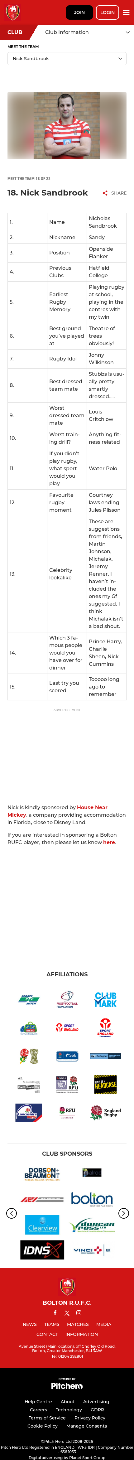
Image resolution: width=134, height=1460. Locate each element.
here (109, 842)
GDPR (97, 1410)
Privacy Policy (89, 1418)
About (67, 1401)
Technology (69, 1410)
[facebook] (55, 1314)
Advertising (96, 1401)
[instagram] (79, 1314)
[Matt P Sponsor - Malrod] (92, 1175)
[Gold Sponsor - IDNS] (42, 1251)
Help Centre (38, 1401)
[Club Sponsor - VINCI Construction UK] (92, 1251)
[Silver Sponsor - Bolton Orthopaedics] (92, 1201)
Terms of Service (47, 1418)
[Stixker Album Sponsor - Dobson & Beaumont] (42, 1175)
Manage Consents (86, 1426)
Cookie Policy (42, 1426)
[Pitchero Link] (67, 1387)
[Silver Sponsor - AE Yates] (42, 1201)
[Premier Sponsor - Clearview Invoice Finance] (42, 1226)
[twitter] (67, 1314)
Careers (38, 1410)
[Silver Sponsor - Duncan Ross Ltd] (92, 1226)
